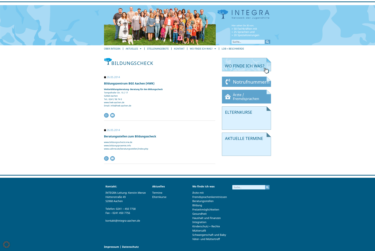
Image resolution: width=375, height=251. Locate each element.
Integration (199, 222)
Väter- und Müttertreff (206, 239)
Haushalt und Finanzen (206, 218)
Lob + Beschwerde (233, 48)
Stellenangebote (158, 48)
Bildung (197, 205)
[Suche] (267, 42)
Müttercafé (199, 230)
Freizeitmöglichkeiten (205, 209)
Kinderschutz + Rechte (206, 226)
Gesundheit (199, 213)
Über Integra (112, 48)
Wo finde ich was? (201, 48)
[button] (106, 115)
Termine (157, 192)
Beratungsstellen (203, 201)
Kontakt (179, 48)
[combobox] (248, 42)
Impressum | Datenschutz (121, 247)
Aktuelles (132, 48)
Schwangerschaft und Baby (209, 235)
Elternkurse (159, 197)
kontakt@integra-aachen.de (122, 220)
